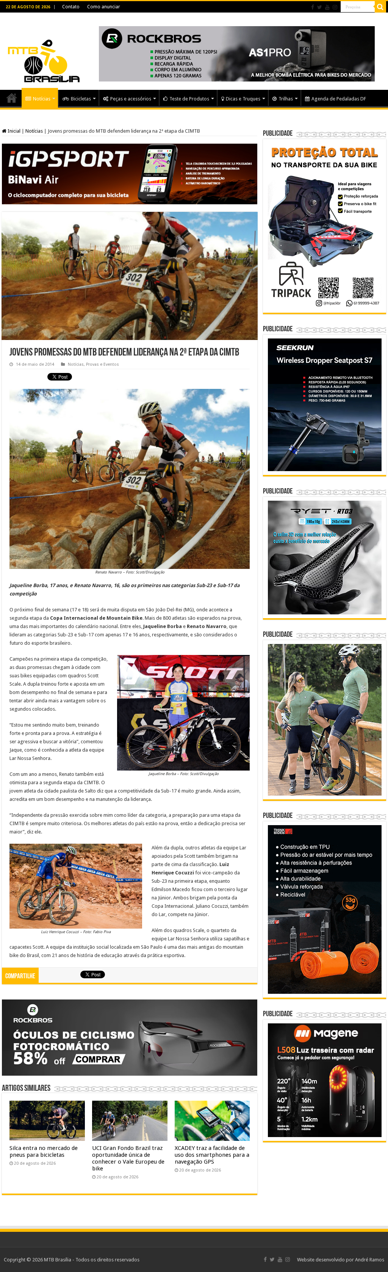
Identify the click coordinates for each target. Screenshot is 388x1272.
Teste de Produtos (189, 99)
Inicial (13, 131)
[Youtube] (327, 7)
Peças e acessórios (130, 99)
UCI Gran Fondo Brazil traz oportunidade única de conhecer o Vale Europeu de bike (128, 1158)
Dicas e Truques (243, 99)
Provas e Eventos (102, 364)
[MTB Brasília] (44, 50)
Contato (71, 6)
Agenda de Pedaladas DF (338, 99)
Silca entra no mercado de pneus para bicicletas (43, 1151)
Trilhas (285, 99)
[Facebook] (312, 7)
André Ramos (369, 1260)
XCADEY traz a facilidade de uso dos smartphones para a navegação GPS (212, 1155)
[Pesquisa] (380, 7)
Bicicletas (81, 99)
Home (12, 98)
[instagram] (335, 7)
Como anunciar (103, 6)
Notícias (41, 99)
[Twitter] (319, 7)
